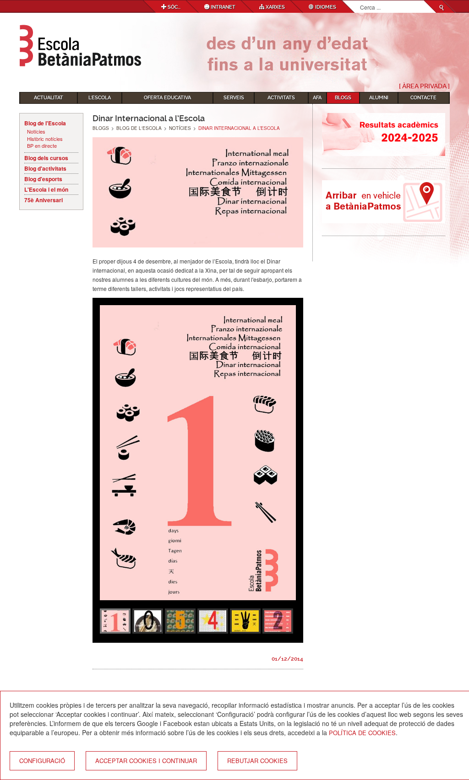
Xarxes (274, 7)
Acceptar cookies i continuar (146, 760)
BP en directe (42, 145)
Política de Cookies (362, 732)
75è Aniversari (43, 200)
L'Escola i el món (46, 189)
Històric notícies (45, 138)
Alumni (378, 98)
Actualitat (48, 98)
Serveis (234, 98)
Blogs (343, 98)
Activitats (281, 98)
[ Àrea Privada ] (424, 86)
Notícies (36, 131)
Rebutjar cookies (257, 760)
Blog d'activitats (45, 168)
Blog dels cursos (46, 158)
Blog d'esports (43, 179)
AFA (317, 98)
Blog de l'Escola (45, 123)
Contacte (423, 98)
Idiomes (325, 7)
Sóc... (173, 7)
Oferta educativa (167, 98)
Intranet (222, 7)
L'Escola (99, 98)
